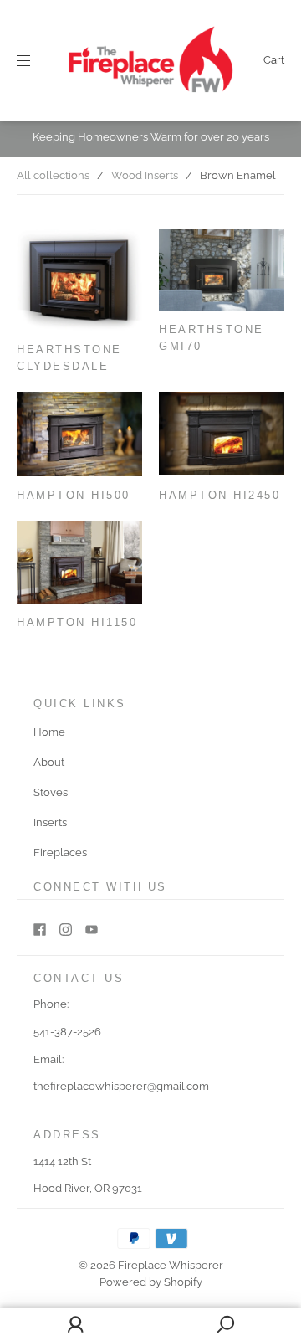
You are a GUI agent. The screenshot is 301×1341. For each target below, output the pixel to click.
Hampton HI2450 (219, 495)
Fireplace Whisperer (170, 1265)
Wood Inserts (144, 175)
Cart (273, 60)
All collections (53, 175)
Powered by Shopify (150, 1282)
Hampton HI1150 (77, 623)
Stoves (50, 792)
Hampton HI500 (73, 495)
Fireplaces (60, 852)
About (48, 762)
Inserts (50, 822)
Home (49, 732)
